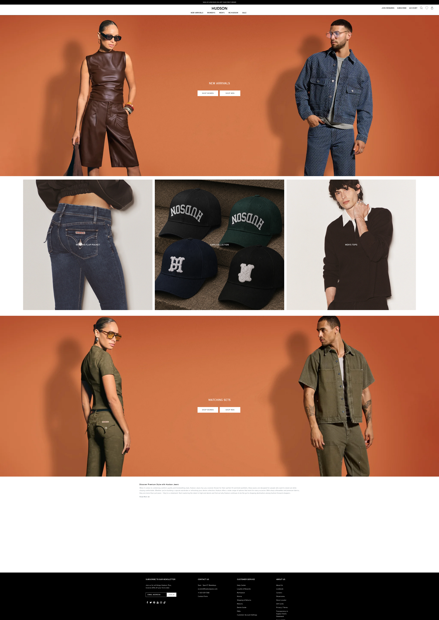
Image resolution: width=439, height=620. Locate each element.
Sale (244, 13)
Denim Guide (241, 607)
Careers (279, 593)
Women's (211, 13)
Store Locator (281, 600)
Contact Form (203, 596)
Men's (222, 13)
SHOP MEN (230, 93)
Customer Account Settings (247, 615)
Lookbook (279, 589)
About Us (279, 585)
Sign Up (171, 595)
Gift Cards (280, 604)
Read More (143, 497)
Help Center (241, 585)
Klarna (239, 596)
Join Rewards (388, 8)
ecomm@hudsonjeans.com (207, 589)
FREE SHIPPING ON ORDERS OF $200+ (219, 2)
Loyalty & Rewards (244, 589)
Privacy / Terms (282, 607)
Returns (240, 604)
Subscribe (402, 8)
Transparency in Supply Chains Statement (282, 613)
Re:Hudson (233, 13)
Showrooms (280, 596)
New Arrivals (197, 13)
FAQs (239, 611)
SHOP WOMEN (208, 93)
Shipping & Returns (244, 600)
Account (413, 8)
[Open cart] (432, 8)
